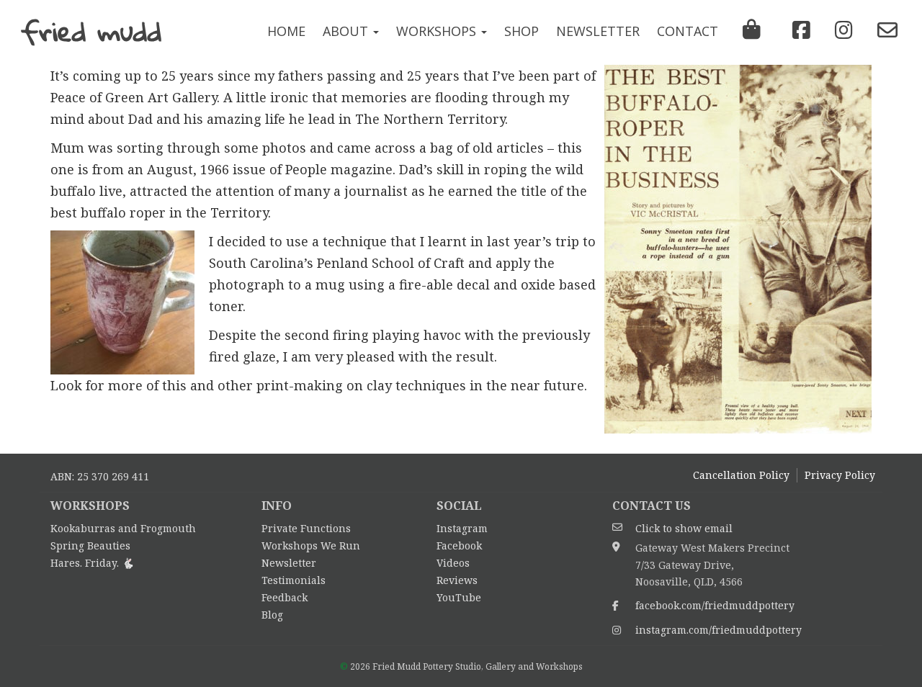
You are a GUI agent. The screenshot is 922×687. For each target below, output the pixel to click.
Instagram (462, 528)
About (347, 31)
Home (286, 31)
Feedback (284, 597)
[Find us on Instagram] (840, 30)
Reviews (457, 580)
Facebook (459, 545)
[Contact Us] (884, 30)
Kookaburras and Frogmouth (123, 528)
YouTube (459, 597)
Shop (521, 31)
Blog (272, 614)
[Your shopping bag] (751, 32)
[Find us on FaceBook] (797, 30)
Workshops (438, 31)
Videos (453, 563)
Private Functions (306, 528)
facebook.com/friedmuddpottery (715, 605)
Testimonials (293, 580)
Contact (687, 31)
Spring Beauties (90, 545)
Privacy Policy (840, 475)
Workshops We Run (310, 545)
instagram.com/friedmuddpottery (718, 630)
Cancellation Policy (741, 475)
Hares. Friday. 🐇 (92, 563)
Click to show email (684, 528)
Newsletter (598, 31)
